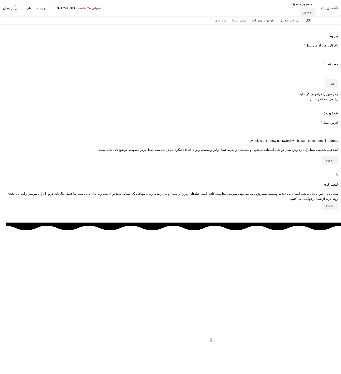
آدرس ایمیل (329, 122)
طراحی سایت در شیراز (266, 361)
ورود (331, 83)
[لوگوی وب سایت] (329, 8)
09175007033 (67, 8)
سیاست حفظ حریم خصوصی (146, 149)
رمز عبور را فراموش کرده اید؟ (318, 94)
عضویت (330, 160)
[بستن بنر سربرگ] (336, 369)
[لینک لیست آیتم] (173, 305)
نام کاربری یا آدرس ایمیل (321, 45)
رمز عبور (331, 63)
